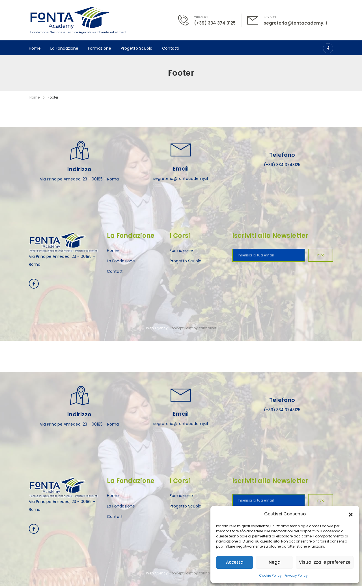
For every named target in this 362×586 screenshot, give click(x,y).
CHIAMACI (201, 17)
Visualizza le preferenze (324, 562)
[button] (351, 514)
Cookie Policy (270, 575)
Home (35, 48)
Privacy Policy (296, 575)
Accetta (235, 562)
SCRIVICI (270, 17)
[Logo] (79, 20)
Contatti (170, 48)
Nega (275, 562)
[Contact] (186, 20)
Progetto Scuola (136, 48)
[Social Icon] (328, 48)
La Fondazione (64, 48)
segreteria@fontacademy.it (295, 23)
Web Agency (157, 328)
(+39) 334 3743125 (282, 164)
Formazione (99, 48)
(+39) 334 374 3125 (215, 23)
